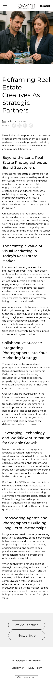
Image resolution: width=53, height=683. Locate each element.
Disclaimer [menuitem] (17, 668)
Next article (26, 635)
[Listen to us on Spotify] (47, 6)
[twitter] (19, 125)
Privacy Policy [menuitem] (34, 668)
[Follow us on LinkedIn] (49, 6)
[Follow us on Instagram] (43, 6)
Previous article (26, 625)
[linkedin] (25, 125)
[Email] (31, 125)
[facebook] (14, 125)
